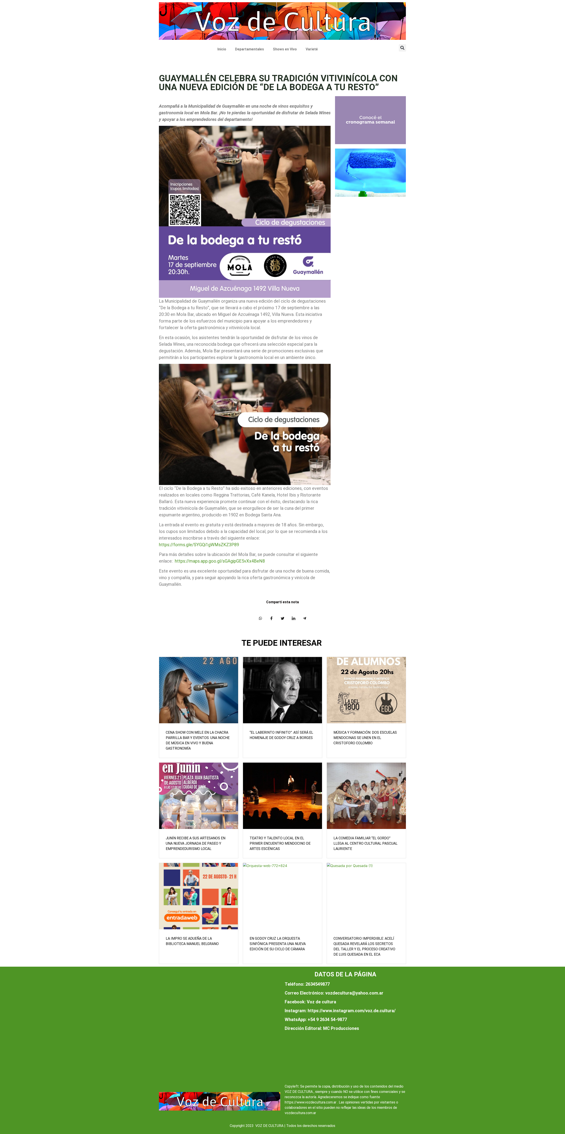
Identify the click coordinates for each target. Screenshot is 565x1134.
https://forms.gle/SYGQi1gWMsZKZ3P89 (199, 544)
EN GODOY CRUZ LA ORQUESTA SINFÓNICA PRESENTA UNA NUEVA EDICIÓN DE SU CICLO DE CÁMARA (278, 943)
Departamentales (249, 49)
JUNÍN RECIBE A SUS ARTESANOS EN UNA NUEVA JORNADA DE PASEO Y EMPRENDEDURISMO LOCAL (195, 843)
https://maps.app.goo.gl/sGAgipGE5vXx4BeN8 (220, 561)
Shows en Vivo (285, 49)
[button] (402, 48)
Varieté (312, 49)
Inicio (221, 49)
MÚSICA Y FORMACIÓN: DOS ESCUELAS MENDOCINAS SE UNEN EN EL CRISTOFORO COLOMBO (365, 737)
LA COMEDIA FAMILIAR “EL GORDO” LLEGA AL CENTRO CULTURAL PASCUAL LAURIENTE (365, 843)
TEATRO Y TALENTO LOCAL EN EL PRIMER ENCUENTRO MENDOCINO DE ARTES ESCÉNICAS (280, 843)
